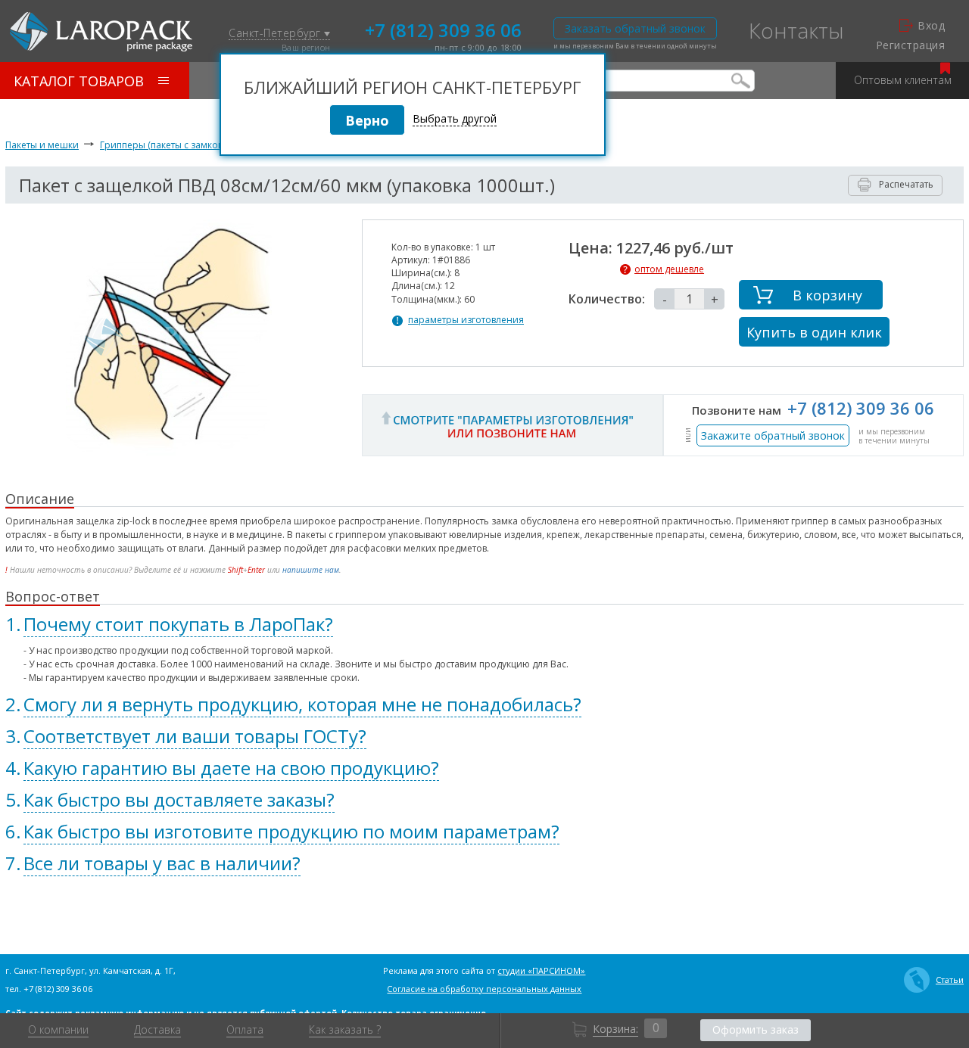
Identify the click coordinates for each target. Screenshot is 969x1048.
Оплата (244, 1030)
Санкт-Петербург (276, 33)
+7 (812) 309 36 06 (443, 28)
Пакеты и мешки (42, 144)
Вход (931, 26)
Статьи (950, 979)
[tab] (484, 624)
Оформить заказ (755, 1029)
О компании (58, 1030)
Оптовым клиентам (903, 80)
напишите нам (310, 569)
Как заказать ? (345, 1030)
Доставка (157, 1030)
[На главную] (101, 31)
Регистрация (910, 45)
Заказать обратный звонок (635, 28)
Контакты (796, 30)
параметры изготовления (466, 320)
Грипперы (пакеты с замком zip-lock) (181, 144)
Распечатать (906, 184)
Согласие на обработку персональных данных (484, 988)
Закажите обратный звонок (773, 435)
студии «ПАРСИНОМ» (541, 970)
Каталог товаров (79, 81)
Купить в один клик (814, 332)
